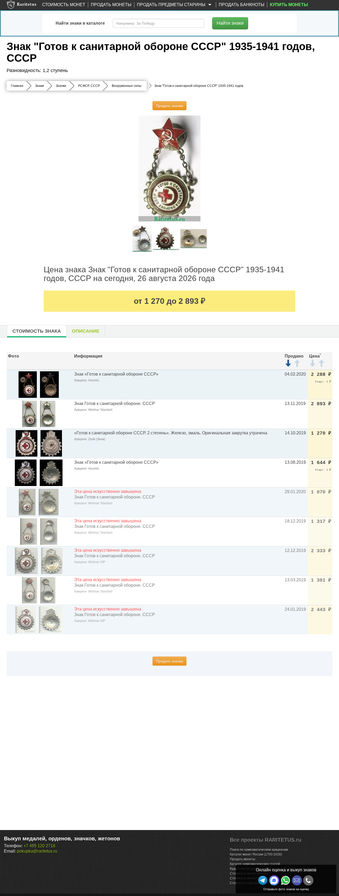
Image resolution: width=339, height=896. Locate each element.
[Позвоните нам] (308, 880)
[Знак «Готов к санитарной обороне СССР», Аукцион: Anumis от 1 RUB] (28, 384)
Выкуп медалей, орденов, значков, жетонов (62, 838)
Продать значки (169, 106)
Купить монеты (289, 4)
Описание (85, 331)
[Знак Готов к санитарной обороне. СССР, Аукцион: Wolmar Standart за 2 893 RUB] (29, 413)
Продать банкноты (241, 4)
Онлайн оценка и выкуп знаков (286, 870)
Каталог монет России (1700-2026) (256, 854)
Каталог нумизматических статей (255, 864)
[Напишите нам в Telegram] (263, 880)
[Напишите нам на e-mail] (297, 880)
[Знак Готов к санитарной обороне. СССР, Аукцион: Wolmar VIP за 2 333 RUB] (26, 560)
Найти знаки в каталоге (80, 23)
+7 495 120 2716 (39, 846)
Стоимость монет (63, 4)
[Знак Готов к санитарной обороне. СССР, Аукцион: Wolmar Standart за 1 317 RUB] (28, 531)
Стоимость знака (36, 331)
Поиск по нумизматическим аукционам (259, 850)
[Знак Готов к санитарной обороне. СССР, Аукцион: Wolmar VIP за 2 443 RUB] (25, 619)
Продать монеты (111, 4)
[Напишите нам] (274, 880)
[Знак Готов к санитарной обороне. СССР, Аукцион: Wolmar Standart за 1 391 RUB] (29, 590)
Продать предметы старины (171, 4)
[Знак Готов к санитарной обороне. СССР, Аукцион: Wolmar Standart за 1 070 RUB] (27, 502)
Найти (230, 23)
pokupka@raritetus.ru (37, 851)
